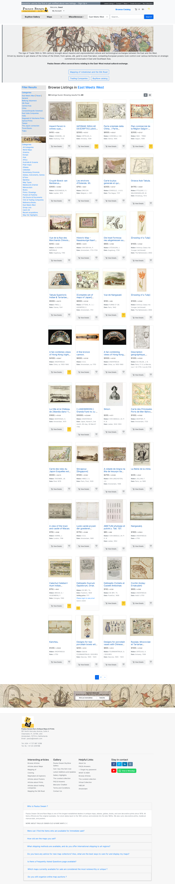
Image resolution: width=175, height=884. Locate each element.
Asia (24, 157)
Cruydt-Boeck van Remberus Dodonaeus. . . (58, 183)
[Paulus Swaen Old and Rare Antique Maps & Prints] (34, 9)
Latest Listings (109, 3)
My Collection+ (148, 3)
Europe (25, 155)
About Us (82, 763)
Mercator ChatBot (60, 785)
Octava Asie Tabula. (140, 180)
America (26, 152)
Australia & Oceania (30, 162)
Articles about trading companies (36, 787)
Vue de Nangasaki (113, 295)
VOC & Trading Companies (33, 200)
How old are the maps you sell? (41, 838)
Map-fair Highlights (30, 215)
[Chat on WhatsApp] (126, 771)
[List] (150, 95)
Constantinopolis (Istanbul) (32, 111)
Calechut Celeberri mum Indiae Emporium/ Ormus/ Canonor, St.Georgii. (59, 587)
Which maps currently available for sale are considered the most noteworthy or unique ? (67, 869)
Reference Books (29, 202)
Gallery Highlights (60, 775)
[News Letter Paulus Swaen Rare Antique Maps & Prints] (87, 695)
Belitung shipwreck (29, 101)
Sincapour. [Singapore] (82, 470)
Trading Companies (79, 78)
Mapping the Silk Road (36, 791)
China (24, 108)
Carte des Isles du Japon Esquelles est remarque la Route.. (59, 471)
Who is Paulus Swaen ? (37, 806)
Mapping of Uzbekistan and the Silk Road (89, 72)
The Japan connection (30, 126)
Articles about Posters (36, 779)
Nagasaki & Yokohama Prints (33, 118)
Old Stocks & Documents (32, 197)
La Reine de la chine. (141, 469)
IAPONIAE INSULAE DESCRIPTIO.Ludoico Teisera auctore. (87, 128)
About (126, 3)
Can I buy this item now (62, 769)
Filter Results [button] (29, 87)
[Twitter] (119, 764)
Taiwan (24, 123)
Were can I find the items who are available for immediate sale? (55, 831)
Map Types (27, 182)
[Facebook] (113, 764)
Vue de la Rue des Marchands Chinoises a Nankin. (59, 240)
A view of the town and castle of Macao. (59, 527)
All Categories (28, 147)
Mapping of (32, 770)
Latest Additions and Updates (64, 772)
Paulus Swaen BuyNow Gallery (62, 764)
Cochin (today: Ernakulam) (138, 584)
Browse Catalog (123, 9)
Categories (26, 92)
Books (25, 190)
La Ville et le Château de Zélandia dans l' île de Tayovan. (59, 411)
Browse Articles (34, 763)
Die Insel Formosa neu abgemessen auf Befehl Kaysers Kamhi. (114, 241)
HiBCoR (82, 785)
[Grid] (146, 95)
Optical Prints (27, 121)
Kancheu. (53, 642)
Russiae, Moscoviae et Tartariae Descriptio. (140, 644)
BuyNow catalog (100, 78)
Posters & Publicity (30, 195)
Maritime (26, 180)
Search (149, 17)
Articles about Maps (35, 766)
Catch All (26, 210)
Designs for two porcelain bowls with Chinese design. (87, 644)
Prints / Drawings (29, 192)
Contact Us (57, 791)
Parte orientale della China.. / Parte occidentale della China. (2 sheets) (114, 130)
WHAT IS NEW (84, 773)
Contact (118, 3)
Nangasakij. (136, 526)
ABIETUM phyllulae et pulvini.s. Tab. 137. (114, 527)
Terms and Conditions (61, 788)
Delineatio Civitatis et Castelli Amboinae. (114, 584)
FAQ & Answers (59, 782)
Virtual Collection (85, 782)
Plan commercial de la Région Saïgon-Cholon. (140, 128)
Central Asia (26, 106)
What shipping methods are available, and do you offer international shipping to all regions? (68, 846)
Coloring (31, 773)
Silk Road (25, 103)
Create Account (135, 3)
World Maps (27, 150)
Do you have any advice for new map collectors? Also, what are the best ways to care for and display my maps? (78, 854)
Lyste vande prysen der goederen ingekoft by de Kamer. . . (86, 530)
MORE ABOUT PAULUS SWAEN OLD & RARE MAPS (45, 823)
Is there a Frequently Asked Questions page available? (52, 861)
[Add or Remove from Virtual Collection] (69, 146)
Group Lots (27, 207)
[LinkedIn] (124, 764)
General (25, 98)
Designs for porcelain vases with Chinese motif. (114, 644)
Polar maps (27, 165)
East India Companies (30, 113)
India (24, 116)
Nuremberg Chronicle (31, 172)
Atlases (25, 167)
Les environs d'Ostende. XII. (84, 181)
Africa (25, 160)
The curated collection (61, 778)
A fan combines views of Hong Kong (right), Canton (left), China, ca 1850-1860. (60, 356)
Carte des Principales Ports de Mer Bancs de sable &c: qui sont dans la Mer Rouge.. (141, 413)
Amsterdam (83, 789)
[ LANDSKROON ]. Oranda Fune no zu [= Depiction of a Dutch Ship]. (87, 413)
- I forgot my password (87, 770)
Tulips (24, 131)
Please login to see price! (86, 598)
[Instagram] (130, 764)
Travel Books (27, 128)
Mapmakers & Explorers (37, 776)
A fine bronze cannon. (83, 353)
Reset (38, 96)
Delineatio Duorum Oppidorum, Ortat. (86, 584)
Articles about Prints (35, 782)
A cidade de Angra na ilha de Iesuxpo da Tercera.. (114, 471)
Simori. (107, 409)
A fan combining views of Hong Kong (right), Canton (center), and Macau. (114, 356)
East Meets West (28, 96)
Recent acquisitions (30, 212)
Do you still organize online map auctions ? (47, 877)
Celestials (26, 170)
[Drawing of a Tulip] (140, 237)
